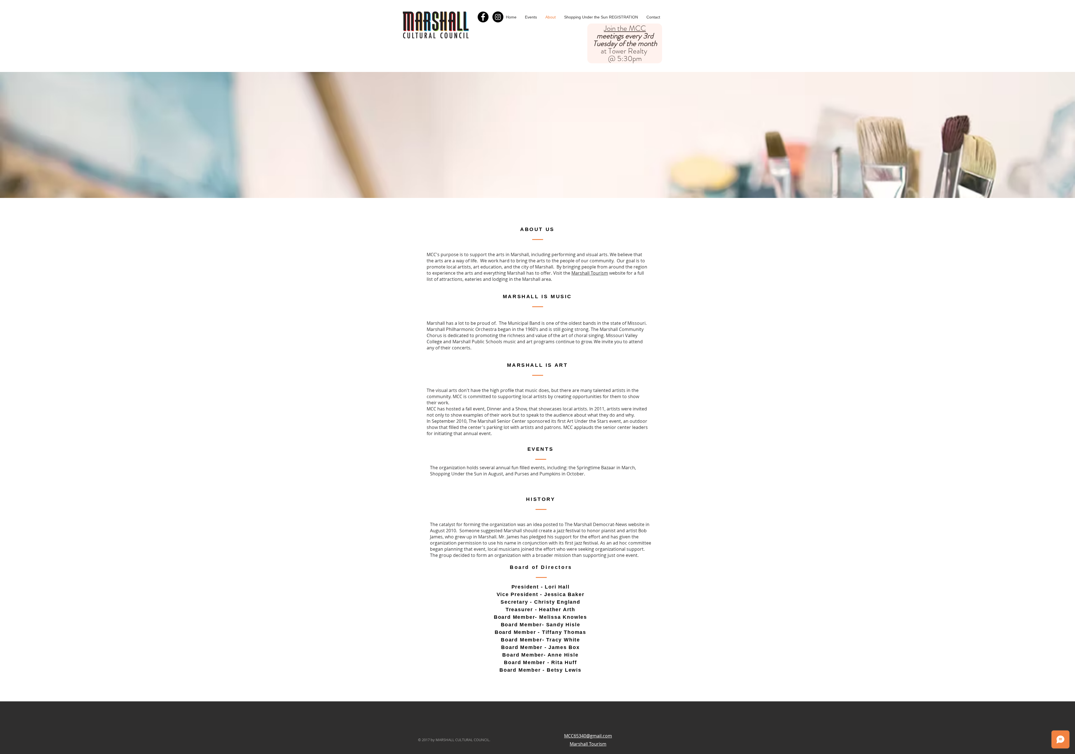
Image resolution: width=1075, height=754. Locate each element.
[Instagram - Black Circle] (497, 16)
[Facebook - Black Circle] (483, 16)
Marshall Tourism (589, 273)
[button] (531, 17)
